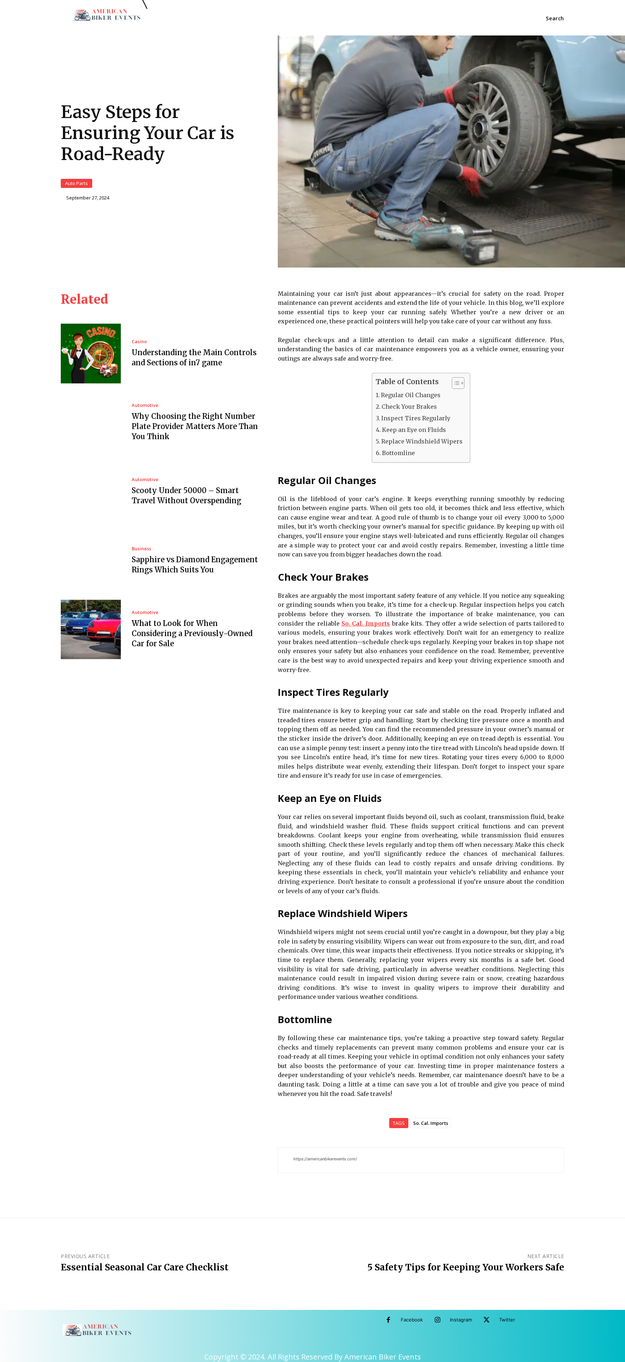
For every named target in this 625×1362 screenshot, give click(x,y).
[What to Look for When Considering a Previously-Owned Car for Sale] (91, 630)
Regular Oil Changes (411, 395)
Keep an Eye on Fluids (414, 429)
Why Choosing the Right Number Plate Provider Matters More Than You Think (195, 426)
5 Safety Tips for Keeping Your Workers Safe (465, 1267)
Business (141, 548)
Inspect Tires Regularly (415, 418)
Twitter (507, 1320)
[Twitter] (487, 1320)
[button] (555, 18)
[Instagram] (437, 1320)
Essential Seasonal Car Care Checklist (145, 1267)
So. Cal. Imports (430, 1123)
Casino (139, 341)
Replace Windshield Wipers (422, 441)
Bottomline (398, 453)
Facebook (412, 1320)
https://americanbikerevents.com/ (325, 1158)
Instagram (461, 1320)
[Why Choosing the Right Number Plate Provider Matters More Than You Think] (91, 422)
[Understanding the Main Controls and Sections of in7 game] (91, 354)
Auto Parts (76, 183)
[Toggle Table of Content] (454, 383)
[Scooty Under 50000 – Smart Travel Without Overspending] (91, 492)
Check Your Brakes (409, 406)
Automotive (145, 405)
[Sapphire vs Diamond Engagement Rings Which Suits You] (91, 560)
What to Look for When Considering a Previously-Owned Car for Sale (192, 633)
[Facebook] (388, 1320)
